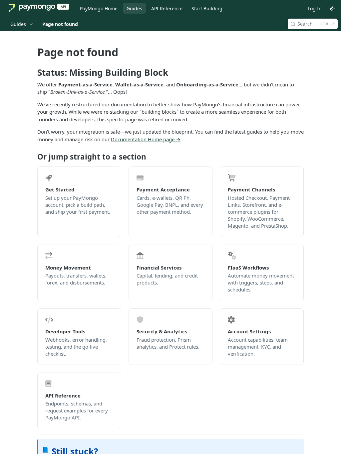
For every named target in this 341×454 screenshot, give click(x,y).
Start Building (206, 8)
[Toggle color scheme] (332, 8)
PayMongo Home (99, 8)
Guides (134, 8)
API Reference (166, 8)
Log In (315, 8)
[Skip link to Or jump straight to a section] (33, 157)
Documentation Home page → (145, 139)
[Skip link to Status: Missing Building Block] (33, 72)
